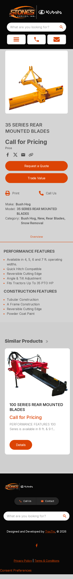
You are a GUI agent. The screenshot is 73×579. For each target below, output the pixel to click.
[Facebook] (37, 545)
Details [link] (21, 445)
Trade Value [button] (36, 178)
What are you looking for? (29, 27)
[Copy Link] (31, 154)
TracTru (50, 531)
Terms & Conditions (46, 560)
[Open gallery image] (36, 82)
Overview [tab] (36, 236)
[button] (16, 39)
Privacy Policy (23, 560)
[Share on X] (15, 154)
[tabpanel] (36, 83)
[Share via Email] (23, 154)
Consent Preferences (16, 570)
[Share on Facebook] (7, 154)
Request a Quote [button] (36, 166)
